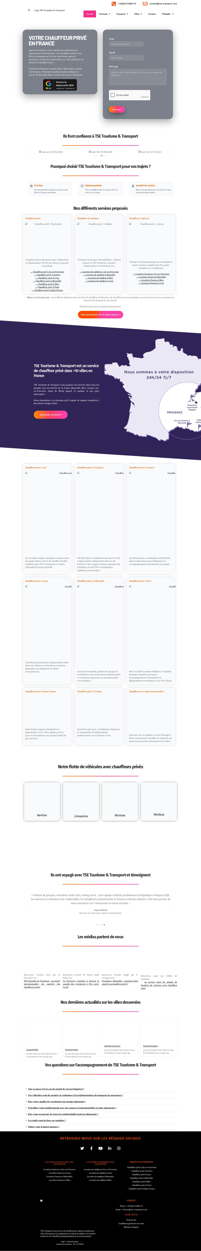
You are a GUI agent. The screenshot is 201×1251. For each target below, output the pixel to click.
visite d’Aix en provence (112, 1046)
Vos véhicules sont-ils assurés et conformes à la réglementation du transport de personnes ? (75, 1095)
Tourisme (103, 14)
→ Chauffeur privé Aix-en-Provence (47, 271)
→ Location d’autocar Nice (151, 280)
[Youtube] (100, 1148)
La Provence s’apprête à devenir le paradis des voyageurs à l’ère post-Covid (81, 984)
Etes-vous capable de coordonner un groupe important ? (57, 1101)
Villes (136, 14)
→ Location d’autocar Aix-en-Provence (151, 274)
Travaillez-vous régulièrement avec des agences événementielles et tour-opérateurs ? (72, 1107)
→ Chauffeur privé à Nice (47, 284)
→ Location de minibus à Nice (99, 278)
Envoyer (117, 109)
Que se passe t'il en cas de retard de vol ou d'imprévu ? (56, 1089)
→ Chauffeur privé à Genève (47, 274)
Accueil (89, 14)
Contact (152, 14)
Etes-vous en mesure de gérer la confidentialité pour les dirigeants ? (63, 1114)
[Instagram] (119, 1148)
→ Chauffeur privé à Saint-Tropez (47, 290)
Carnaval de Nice (32, 1049)
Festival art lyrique (71, 1049)
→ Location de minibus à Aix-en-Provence (99, 271)
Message (114, 66)
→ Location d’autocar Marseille (151, 277)
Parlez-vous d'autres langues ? (43, 1126)
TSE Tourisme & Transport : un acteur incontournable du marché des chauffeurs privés (42, 984)
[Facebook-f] (91, 1148)
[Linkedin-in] (110, 1148)
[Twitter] (82, 1148)
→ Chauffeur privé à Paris (47, 287)
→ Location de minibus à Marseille (99, 274)
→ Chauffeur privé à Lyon (47, 278)
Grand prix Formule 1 (150, 1046)
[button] (29, 152)
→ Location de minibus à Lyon (99, 281)
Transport (120, 14)
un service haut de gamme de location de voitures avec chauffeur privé (159, 985)
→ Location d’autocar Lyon (151, 283)
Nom (112, 38)
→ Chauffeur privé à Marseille (47, 281)
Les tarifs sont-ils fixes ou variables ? (47, 1120)
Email (113, 52)
